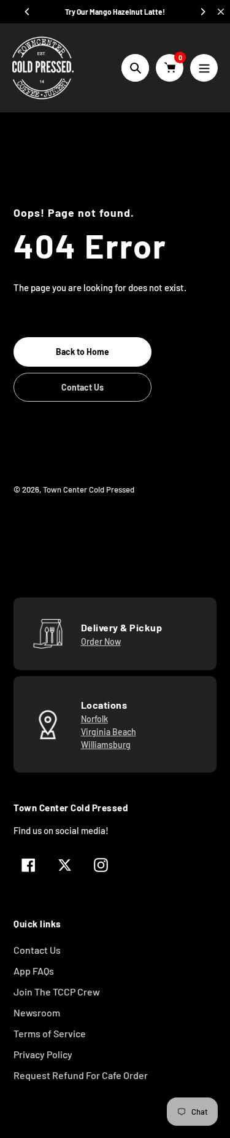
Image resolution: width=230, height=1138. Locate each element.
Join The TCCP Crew (56, 991)
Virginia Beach (108, 732)
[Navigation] (204, 68)
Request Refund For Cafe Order (80, 1075)
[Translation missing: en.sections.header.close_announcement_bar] (221, 12)
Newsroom (36, 1012)
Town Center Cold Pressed (88, 489)
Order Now (101, 641)
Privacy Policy (42, 1054)
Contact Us (37, 950)
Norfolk (94, 719)
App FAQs (33, 970)
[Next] (202, 12)
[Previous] (27, 12)
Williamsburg (106, 744)
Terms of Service (49, 1033)
